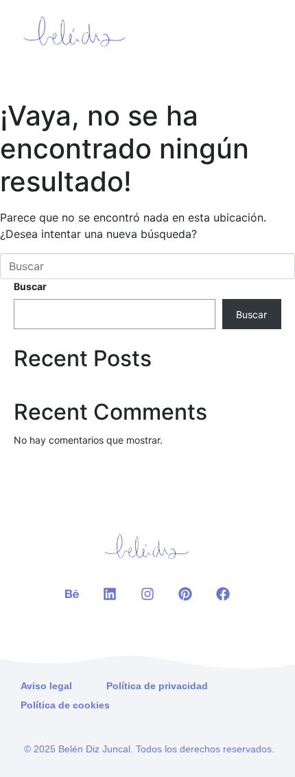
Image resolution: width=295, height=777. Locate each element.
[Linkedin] (109, 594)
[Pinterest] (185, 594)
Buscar (30, 286)
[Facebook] (223, 594)
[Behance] (72, 594)
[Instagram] (147, 594)
